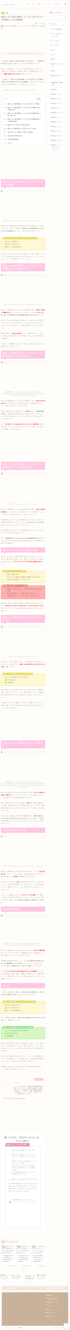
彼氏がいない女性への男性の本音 (18, 125)
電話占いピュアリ (57, 112)
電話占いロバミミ (57, 136)
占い (33, 4)
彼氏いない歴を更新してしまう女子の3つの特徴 (23, 104)
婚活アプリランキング (57, 65)
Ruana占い (9, 4)
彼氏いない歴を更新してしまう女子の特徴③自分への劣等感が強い (24, 120)
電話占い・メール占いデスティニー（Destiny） (57, 147)
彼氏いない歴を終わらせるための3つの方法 (22, 129)
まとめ (10, 143)
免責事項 (20, 1328)
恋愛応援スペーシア (57, 77)
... (48, 155)
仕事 (53, 50)
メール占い (48, 4)
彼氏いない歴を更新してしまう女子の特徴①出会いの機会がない (24, 109)
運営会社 (48, 1309)
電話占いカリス (56, 103)
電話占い (40, 4)
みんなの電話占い (57, 29)
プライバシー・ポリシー (53, 1306)
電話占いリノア (56, 131)
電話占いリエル (56, 126)
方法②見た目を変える (15, 136)
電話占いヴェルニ (57, 140)
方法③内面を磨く (13, 139)
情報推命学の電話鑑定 (57, 84)
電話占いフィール (57, 117)
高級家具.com (50, 1316)
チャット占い (56, 41)
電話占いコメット (57, 108)
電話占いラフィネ (57, 122)
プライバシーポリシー (9, 1328)
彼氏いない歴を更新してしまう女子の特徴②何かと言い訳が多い (24, 114)
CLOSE (38, 98)
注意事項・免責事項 (52, 1298)
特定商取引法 (50, 1302)
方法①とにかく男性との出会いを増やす (21, 132)
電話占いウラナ (56, 99)
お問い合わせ (57, 4)
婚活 (53, 59)
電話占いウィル (56, 94)
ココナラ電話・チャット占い (57, 35)
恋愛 (28, 4)
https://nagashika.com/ (17, 1098)
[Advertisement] (23, 163)
